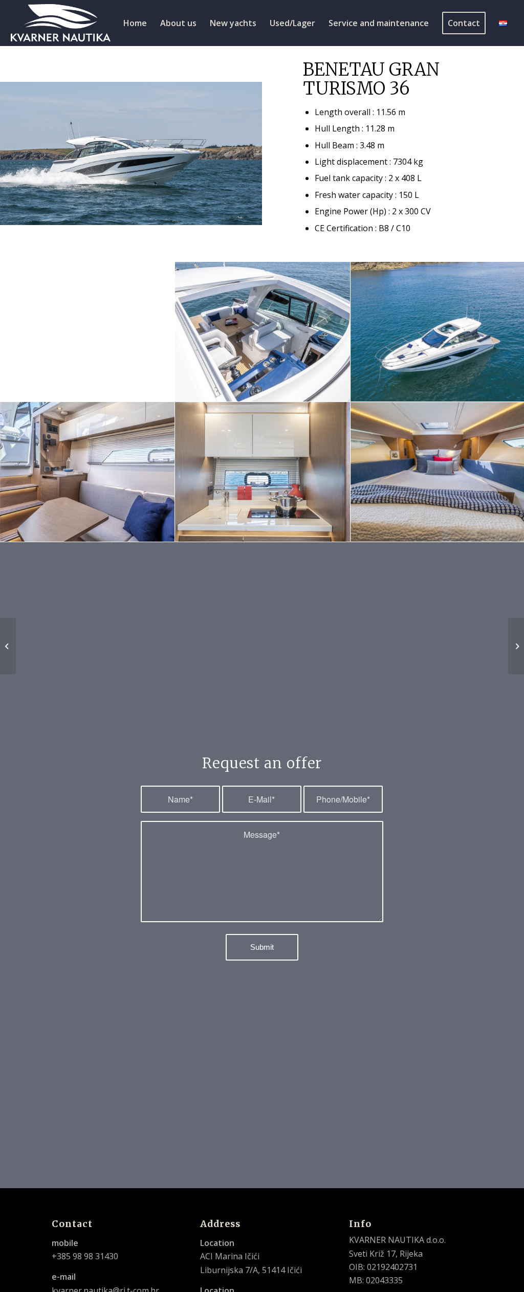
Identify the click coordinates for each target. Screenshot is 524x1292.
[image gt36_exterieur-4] (262, 332)
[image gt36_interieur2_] (262, 472)
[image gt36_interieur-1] (87, 472)
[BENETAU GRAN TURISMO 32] (516, 646)
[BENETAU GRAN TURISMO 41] (8, 646)
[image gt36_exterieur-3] (87, 332)
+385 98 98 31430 (85, 1256)
